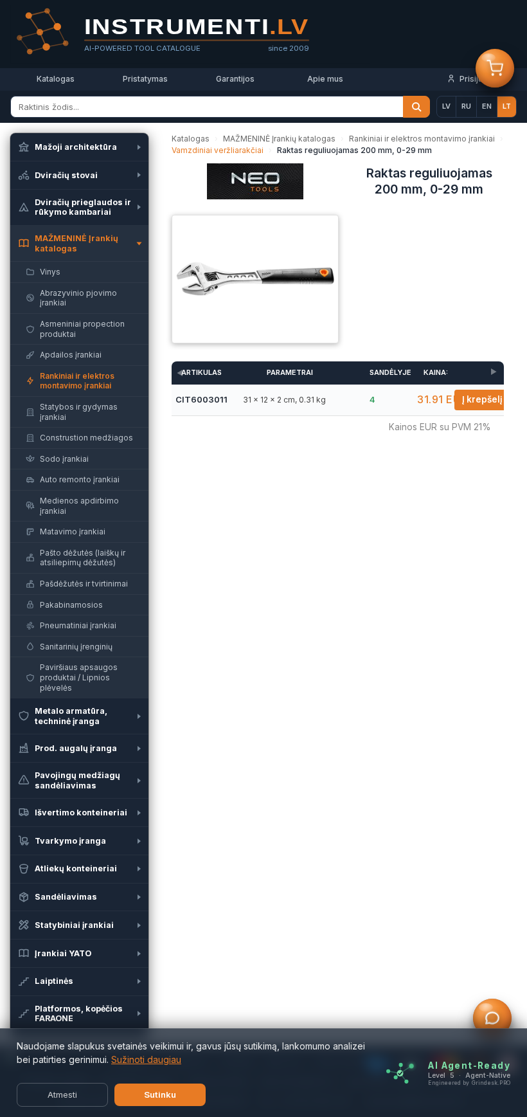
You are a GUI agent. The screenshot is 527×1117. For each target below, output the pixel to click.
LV (446, 106)
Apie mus (325, 79)
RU (466, 106)
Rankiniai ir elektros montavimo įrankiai (422, 138)
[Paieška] (416, 107)
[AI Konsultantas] (492, 1018)
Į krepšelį (482, 399)
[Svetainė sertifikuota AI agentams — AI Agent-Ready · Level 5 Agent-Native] (400, 1072)
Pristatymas (145, 79)
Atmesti (62, 1094)
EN (487, 106)
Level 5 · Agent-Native (469, 1075)
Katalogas (56, 79)
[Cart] (495, 69)
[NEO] (255, 185)
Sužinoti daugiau (146, 1059)
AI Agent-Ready (469, 1065)
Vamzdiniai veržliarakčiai (218, 150)
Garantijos (235, 79)
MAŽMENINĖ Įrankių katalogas (279, 138)
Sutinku (160, 1094)
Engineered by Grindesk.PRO (469, 1082)
